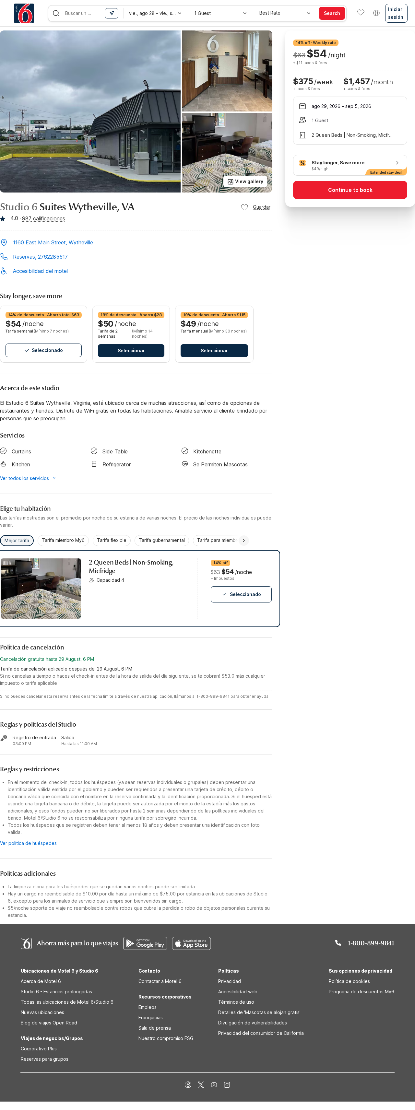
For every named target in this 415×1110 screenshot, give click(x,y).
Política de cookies (349, 981)
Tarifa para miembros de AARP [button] (230, 540)
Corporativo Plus (39, 1048)
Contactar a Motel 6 (160, 981)
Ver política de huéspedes (28, 843)
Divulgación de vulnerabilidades (252, 1022)
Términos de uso (236, 1002)
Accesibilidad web (237, 991)
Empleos (147, 1007)
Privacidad (229, 981)
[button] (136, 243)
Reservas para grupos (44, 1059)
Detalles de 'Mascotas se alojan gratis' (259, 1012)
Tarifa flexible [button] (111, 540)
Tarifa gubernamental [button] (162, 540)
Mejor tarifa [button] (17, 540)
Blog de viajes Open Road (49, 1022)
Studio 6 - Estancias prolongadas (56, 991)
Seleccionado (47, 350)
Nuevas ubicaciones (42, 1012)
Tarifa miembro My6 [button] (63, 540)
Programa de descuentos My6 (361, 991)
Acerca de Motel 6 (41, 981)
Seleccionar (131, 350)
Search (332, 13)
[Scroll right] (244, 540)
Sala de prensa (154, 1028)
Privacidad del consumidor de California (261, 1033)
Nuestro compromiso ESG (166, 1038)
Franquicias (150, 1017)
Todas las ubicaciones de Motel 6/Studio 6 (67, 1002)
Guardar (261, 207)
